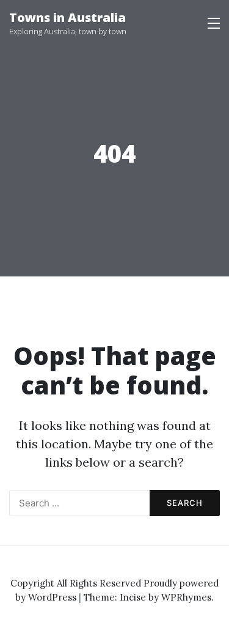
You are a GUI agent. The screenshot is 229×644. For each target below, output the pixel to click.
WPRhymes (186, 597)
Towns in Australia (67, 17)
